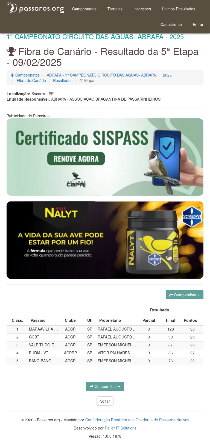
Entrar (198, 24)
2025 (167, 75)
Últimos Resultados (178, 8)
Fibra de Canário (31, 80)
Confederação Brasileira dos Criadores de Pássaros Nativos (137, 419)
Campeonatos (84, 8)
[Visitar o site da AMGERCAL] (105, 240)
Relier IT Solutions (120, 428)
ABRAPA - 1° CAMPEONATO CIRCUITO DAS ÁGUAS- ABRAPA (101, 75)
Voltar (105, 401)
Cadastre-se (171, 24)
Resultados (62, 80)
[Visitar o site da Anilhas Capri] (105, 157)
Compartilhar (185, 294)
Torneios (114, 8)
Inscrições (142, 8)
